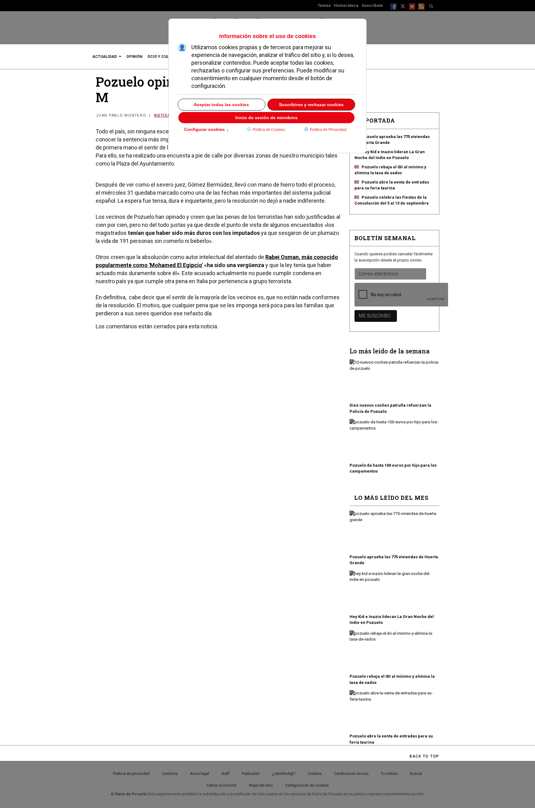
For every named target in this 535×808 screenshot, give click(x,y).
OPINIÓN (134, 56)
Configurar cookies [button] (206, 130)
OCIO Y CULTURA (163, 56)
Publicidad (250, 773)
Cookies (315, 773)
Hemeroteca (346, 5)
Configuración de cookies (307, 785)
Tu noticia (389, 773)
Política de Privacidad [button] (328, 129)
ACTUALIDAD (104, 56)
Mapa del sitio (261, 785)
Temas (324, 5)
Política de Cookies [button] (269, 129)
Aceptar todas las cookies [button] (221, 104)
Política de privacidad (131, 773)
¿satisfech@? (283, 773)
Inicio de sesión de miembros (266, 117)
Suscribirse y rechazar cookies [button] (311, 104)
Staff (225, 773)
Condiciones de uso (351, 773)
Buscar (416, 773)
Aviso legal (199, 773)
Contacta (170, 773)
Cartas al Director (222, 785)
